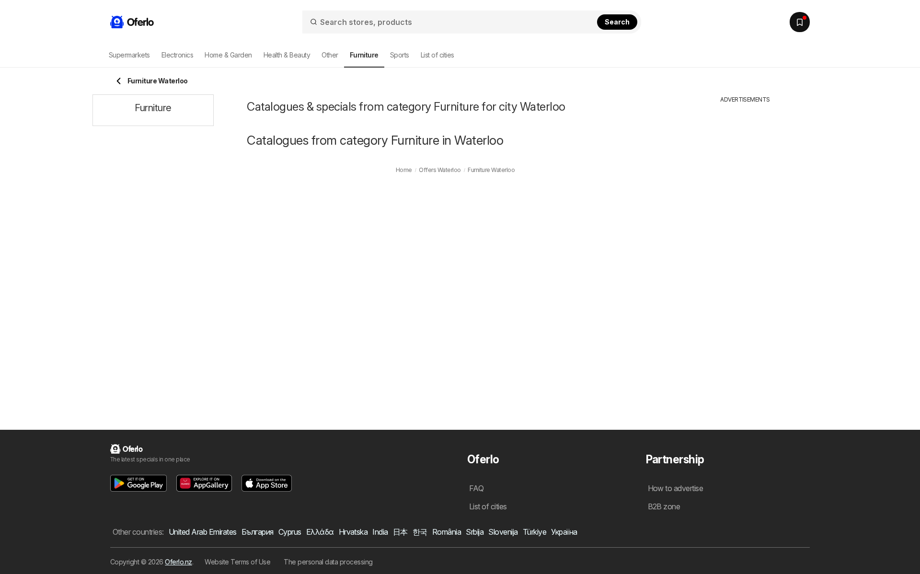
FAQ (476, 488)
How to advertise (675, 488)
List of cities (437, 55)
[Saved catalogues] (800, 22)
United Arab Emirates (203, 532)
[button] (138, 483)
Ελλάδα (320, 532)
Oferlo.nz (178, 562)
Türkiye (534, 532)
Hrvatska (353, 532)
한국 (420, 532)
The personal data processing (328, 562)
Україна (564, 532)
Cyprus (289, 532)
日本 (400, 532)
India (380, 532)
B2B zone (664, 506)
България (258, 532)
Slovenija (503, 532)
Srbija (474, 532)
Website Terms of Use (237, 562)
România (446, 532)
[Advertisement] (745, 247)
